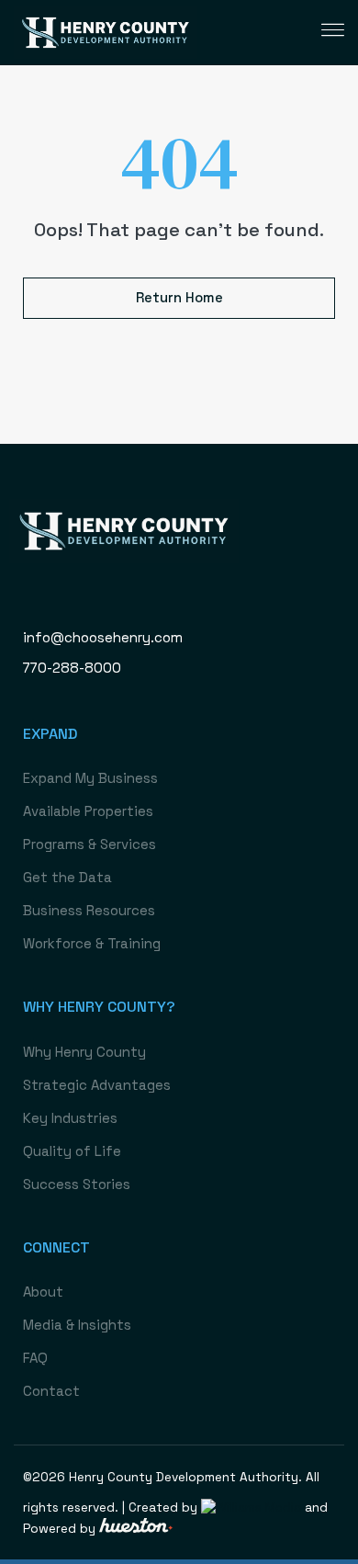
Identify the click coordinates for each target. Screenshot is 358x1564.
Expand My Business (90, 778)
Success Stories (76, 1184)
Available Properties (88, 811)
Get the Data (67, 877)
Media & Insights (77, 1324)
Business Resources (89, 910)
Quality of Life (72, 1151)
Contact (51, 1391)
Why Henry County (84, 1051)
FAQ (35, 1357)
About (43, 1291)
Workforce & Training (92, 943)
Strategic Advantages (97, 1085)
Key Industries (70, 1118)
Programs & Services (89, 844)
